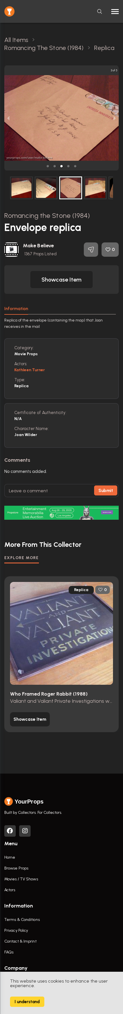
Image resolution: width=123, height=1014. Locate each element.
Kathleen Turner (29, 370)
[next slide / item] (115, 118)
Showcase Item (61, 279)
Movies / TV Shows (21, 879)
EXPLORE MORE (21, 557)
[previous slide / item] (8, 118)
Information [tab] (16, 308)
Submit (105, 490)
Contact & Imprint (20, 941)
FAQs (8, 952)
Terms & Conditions (22, 919)
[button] (48, 166)
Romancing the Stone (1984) (47, 215)
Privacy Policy (16, 930)
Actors (9, 889)
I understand (27, 1001)
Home (9, 857)
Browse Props (16, 868)
